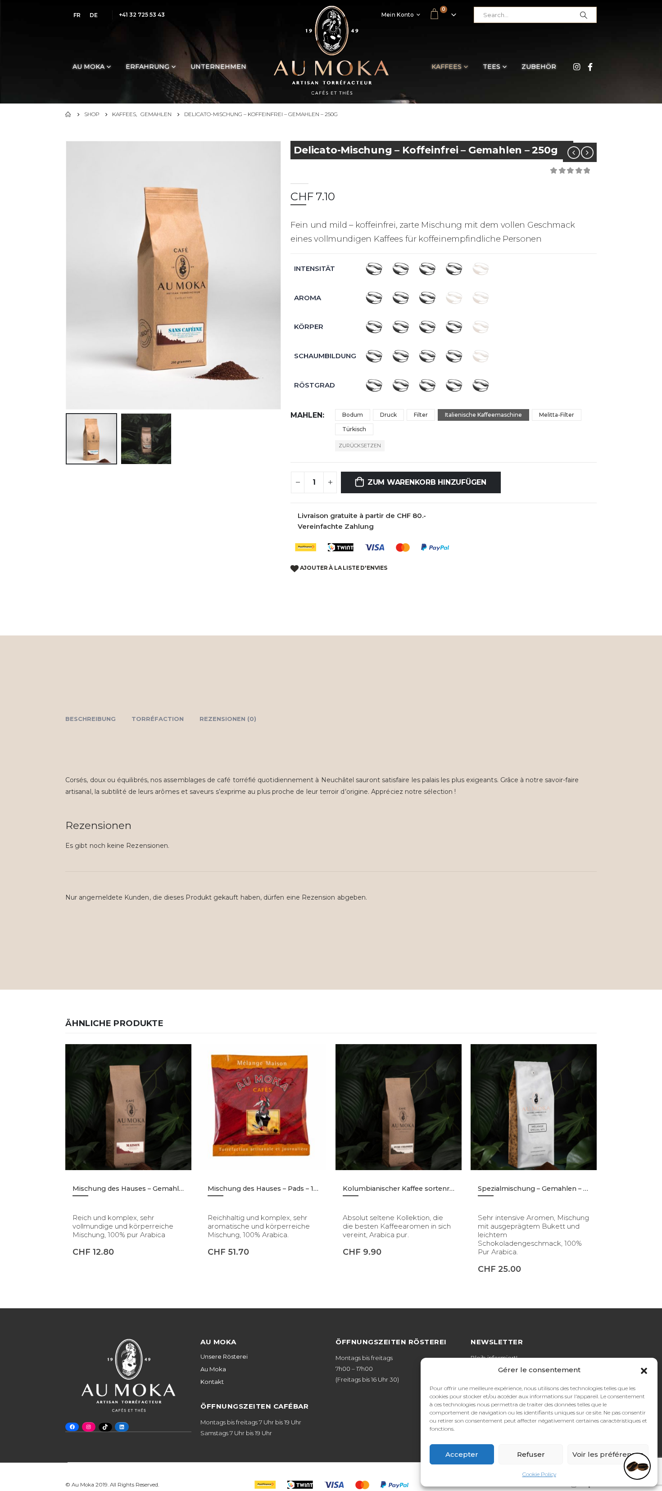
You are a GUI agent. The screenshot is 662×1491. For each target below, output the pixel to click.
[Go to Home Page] (68, 114)
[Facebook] (590, 66)
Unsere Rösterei (224, 1356)
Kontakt (212, 1381)
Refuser (531, 1454)
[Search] (583, 15)
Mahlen (306, 415)
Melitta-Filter (556, 414)
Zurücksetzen (360, 445)
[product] (128, 1107)
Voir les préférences (608, 1454)
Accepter (461, 1454)
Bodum (352, 414)
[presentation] (67, 275)
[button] (643, 1369)
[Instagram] (576, 66)
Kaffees (446, 67)
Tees (491, 67)
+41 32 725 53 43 (142, 14)
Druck (388, 414)
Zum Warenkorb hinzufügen (426, 482)
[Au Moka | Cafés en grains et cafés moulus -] (331, 50)
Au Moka (88, 67)
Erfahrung (147, 67)
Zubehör (538, 67)
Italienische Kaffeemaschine (483, 414)
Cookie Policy (539, 1474)
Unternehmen (218, 67)
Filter (421, 414)
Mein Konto (397, 14)
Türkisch (354, 429)
